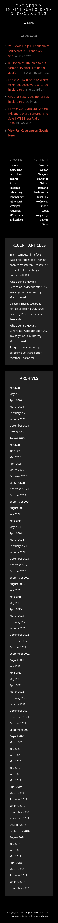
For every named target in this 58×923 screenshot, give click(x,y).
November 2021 (19, 717)
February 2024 (18, 546)
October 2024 (18, 495)
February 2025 (18, 476)
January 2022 (17, 704)
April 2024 (16, 533)
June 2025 (15, 451)
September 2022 (20, 653)
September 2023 (20, 577)
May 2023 (15, 603)
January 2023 (17, 628)
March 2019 (17, 793)
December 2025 (19, 425)
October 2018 (18, 825)
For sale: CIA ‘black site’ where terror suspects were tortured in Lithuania (28, 84)
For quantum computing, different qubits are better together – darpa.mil (26, 353)
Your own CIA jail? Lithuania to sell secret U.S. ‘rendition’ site (28, 51)
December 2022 (19, 634)
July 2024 (15, 514)
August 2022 (17, 660)
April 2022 (16, 685)
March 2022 (17, 691)
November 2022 (19, 641)
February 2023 (18, 622)
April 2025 (16, 463)
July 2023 (15, 590)
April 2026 (16, 400)
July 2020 (15, 748)
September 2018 (20, 831)
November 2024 (19, 489)
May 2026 (15, 394)
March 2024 (17, 539)
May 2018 (15, 856)
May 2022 (15, 679)
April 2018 (16, 863)
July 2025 (15, 444)
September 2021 (20, 729)
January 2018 (17, 882)
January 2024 (17, 552)
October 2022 (18, 647)
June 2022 (15, 672)
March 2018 (17, 869)
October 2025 (18, 432)
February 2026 (18, 413)
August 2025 (17, 438)
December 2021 (19, 710)
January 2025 (17, 482)
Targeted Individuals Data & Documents (29, 9)
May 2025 (15, 457)
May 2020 (15, 761)
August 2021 (17, 736)
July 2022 (15, 666)
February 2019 (18, 799)
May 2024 (15, 527)
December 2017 (19, 888)
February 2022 (18, 698)
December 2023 (19, 558)
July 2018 (15, 844)
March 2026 (17, 406)
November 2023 (19, 565)
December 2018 (19, 812)
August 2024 (17, 508)
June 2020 (15, 755)
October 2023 (18, 571)
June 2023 (15, 596)
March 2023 (17, 615)
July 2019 (15, 767)
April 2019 (16, 786)
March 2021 (17, 742)
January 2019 (17, 806)
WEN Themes (42, 916)
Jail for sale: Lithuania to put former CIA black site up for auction (27, 68)
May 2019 (15, 780)
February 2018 (18, 875)
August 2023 (17, 584)
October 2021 (18, 723)
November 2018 (19, 818)
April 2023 (16, 609)
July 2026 (15, 387)
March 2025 (17, 470)
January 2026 (17, 419)
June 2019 (15, 774)
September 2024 (20, 501)
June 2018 (15, 850)
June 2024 (15, 520)
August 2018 (17, 837)
